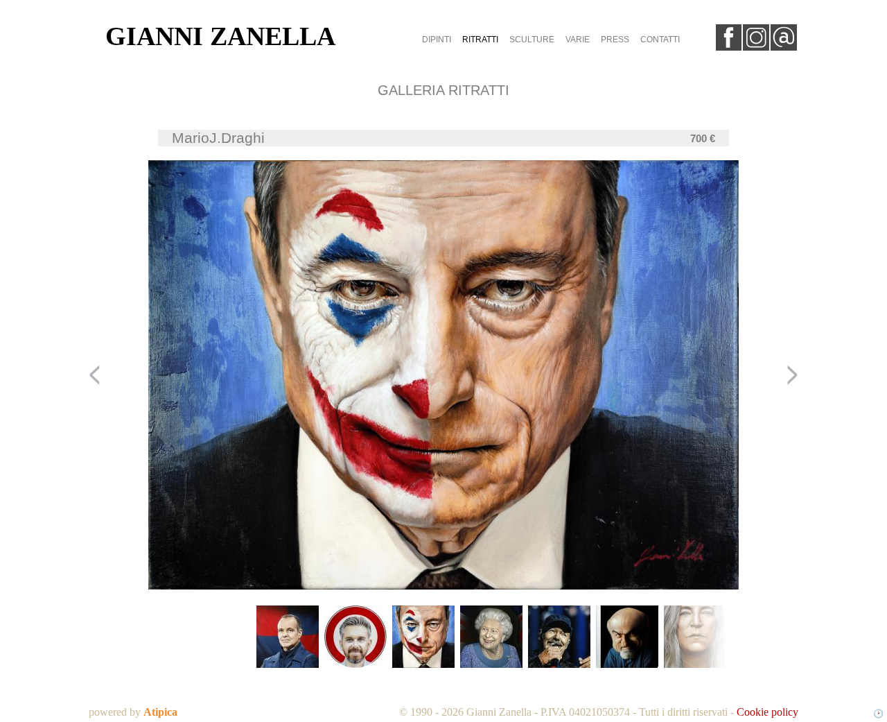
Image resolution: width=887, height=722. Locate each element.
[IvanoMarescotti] (627, 637)
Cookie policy (767, 712)
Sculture (531, 39)
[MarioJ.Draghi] (423, 637)
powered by (133, 712)
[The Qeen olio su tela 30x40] (491, 637)
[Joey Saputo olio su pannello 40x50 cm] (287, 637)
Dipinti (436, 39)
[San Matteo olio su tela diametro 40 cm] (355, 637)
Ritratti (480, 39)
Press (615, 39)
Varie (577, 39)
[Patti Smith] (695, 637)
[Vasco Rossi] (559, 637)
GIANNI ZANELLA (220, 36)
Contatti (660, 39)
